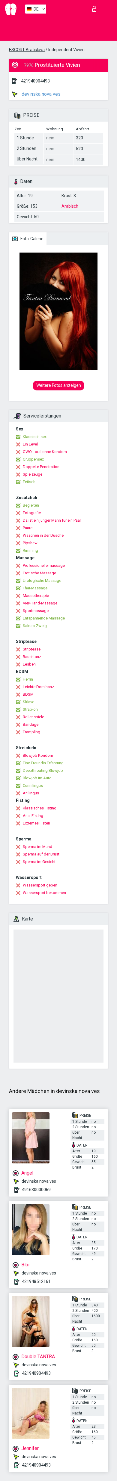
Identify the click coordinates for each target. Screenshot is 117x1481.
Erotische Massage (39, 573)
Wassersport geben (40, 885)
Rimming (30, 550)
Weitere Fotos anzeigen (58, 385)
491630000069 (36, 1189)
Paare (27, 528)
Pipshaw (30, 543)
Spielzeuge (32, 474)
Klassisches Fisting (39, 808)
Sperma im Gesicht (39, 861)
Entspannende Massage (44, 618)
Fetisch (29, 482)
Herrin (28, 679)
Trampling (31, 732)
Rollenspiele (33, 717)
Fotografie (32, 513)
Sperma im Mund (37, 846)
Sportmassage (36, 610)
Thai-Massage (35, 588)
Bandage (30, 724)
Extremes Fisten (36, 823)
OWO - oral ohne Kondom (45, 451)
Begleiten (31, 505)
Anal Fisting (33, 815)
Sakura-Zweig (35, 625)
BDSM (28, 694)
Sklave (28, 702)
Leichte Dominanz (38, 687)
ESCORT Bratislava (27, 49)
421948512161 (36, 1281)
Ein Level (30, 444)
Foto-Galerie (32, 238)
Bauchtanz (32, 656)
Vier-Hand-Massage (40, 603)
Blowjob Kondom (38, 755)
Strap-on (30, 709)
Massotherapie (36, 595)
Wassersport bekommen (44, 892)
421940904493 (35, 81)
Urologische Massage (42, 580)
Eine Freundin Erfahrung (43, 763)
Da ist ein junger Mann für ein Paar (52, 520)
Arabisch (70, 206)
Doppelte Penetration (41, 466)
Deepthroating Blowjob (43, 770)
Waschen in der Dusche (43, 535)
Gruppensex (33, 459)
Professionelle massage (44, 565)
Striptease (31, 649)
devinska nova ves (40, 94)
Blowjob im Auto (37, 778)
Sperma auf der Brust (41, 854)
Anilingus (31, 793)
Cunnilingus (33, 785)
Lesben (29, 664)
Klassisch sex (34, 436)
